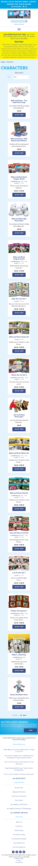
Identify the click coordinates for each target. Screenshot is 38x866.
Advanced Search (19, 24)
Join (30, 730)
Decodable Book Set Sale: (15, 34)
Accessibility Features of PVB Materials (19, 808)
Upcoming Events (19, 843)
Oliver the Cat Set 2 (19, 375)
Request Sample (21, 2)
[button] (19, 29)
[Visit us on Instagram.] (16, 852)
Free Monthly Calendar (19, 839)
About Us (19, 822)
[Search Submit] (26, 21)
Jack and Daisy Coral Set (19, 533)
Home (3, 62)
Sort (9, 77)
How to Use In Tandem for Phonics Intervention (19, 774)
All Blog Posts (19, 778)
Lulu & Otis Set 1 (19, 573)
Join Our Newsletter (19, 847)
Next (24, 715)
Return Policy (19, 788)
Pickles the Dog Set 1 (19, 611)
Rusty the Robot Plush (19, 695)
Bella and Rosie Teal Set (19, 493)
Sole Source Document (19, 796)
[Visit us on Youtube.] (24, 852)
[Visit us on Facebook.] (13, 852)
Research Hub (12, 4)
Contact (18, 860)
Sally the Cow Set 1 (19, 299)
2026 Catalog (19, 830)
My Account (16, 6)
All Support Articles (19, 813)
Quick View (19, 115)
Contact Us (19, 826)
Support (32, 2)
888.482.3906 (19, 858)
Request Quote (7, 2)
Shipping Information (19, 792)
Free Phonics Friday (19, 834)
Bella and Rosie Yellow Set (19, 453)
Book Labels (19, 800)
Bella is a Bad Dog (19, 655)
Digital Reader (25, 4)
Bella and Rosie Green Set (19, 337)
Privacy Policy (19, 862)
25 (21, 715)
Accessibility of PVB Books (19, 804)
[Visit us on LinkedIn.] (20, 852)
